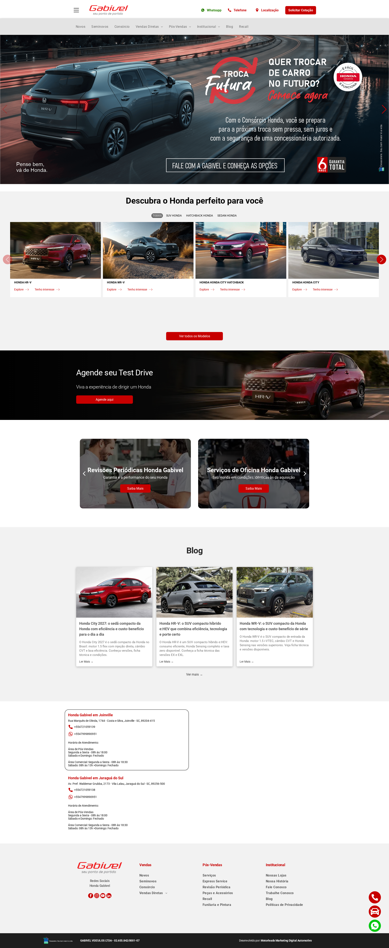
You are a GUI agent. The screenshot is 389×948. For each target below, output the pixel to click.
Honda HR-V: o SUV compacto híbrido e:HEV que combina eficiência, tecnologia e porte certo (193, 628)
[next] (305, 473)
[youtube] (102, 896)
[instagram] (96, 896)
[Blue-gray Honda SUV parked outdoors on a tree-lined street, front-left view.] (275, 592)
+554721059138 (84, 789)
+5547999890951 (85, 734)
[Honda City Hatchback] (241, 250)
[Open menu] (76, 10)
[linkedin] (108, 896)
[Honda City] (333, 250)
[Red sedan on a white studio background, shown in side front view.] (114, 592)
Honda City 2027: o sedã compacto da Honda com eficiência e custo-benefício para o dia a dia (111, 628)
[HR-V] (55, 250)
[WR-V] (148, 250)
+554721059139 (84, 726)
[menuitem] (80, 27)
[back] (84, 473)
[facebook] (90, 896)
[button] (4, 109)
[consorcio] (194, 109)
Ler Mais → (86, 661)
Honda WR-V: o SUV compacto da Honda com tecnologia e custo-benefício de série (274, 626)
